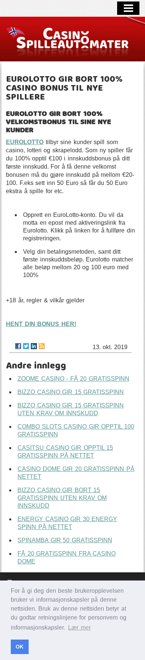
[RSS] (42, 346)
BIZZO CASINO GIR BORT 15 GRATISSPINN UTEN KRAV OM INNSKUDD (62, 498)
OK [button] (19, 647)
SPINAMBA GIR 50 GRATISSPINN (64, 540)
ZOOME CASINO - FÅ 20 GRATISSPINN (73, 378)
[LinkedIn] (34, 346)
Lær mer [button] (79, 627)
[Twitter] (26, 346)
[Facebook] (18, 346)
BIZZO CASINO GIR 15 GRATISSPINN (70, 392)
